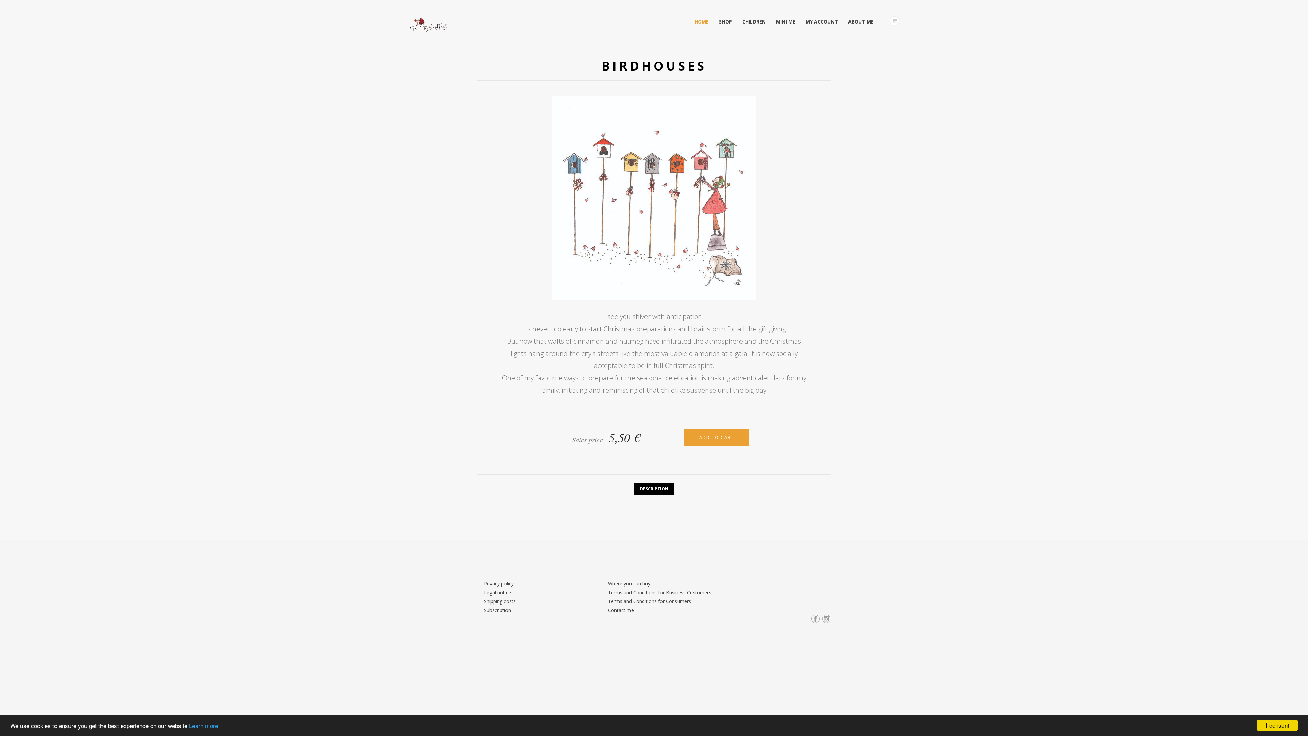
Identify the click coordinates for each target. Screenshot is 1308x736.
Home (702, 21)
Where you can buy (629, 583)
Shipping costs (500, 601)
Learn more (203, 725)
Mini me (785, 21)
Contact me (621, 610)
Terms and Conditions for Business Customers (659, 592)
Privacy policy (499, 583)
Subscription (497, 610)
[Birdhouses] (654, 200)
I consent (1277, 725)
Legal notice (497, 592)
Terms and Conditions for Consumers (649, 601)
